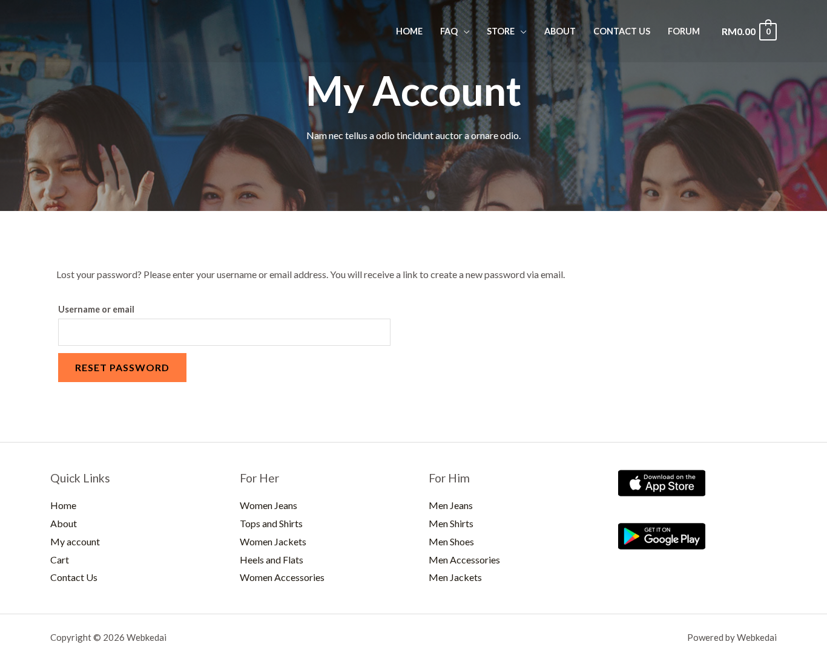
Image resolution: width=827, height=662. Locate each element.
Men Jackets (455, 577)
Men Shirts (451, 523)
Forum (684, 31)
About (560, 31)
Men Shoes (451, 541)
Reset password (122, 367)
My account (75, 541)
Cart (59, 559)
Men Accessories (464, 559)
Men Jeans (451, 505)
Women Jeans (268, 505)
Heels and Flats (271, 559)
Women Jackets (273, 541)
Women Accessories (282, 577)
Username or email (96, 309)
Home (409, 31)
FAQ (449, 31)
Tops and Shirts (271, 523)
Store (501, 31)
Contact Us (621, 31)
